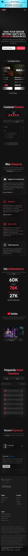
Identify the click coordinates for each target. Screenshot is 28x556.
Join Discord (21, 48)
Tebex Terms (4, 518)
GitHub (18, 502)
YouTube (19, 504)
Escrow (3, 500)
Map (2, 502)
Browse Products (7, 48)
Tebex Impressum (6, 516)
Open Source (4, 497)
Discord (6, 466)
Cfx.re (18, 500)
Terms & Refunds (5, 514)
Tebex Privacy (5, 520)
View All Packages (13, 93)
